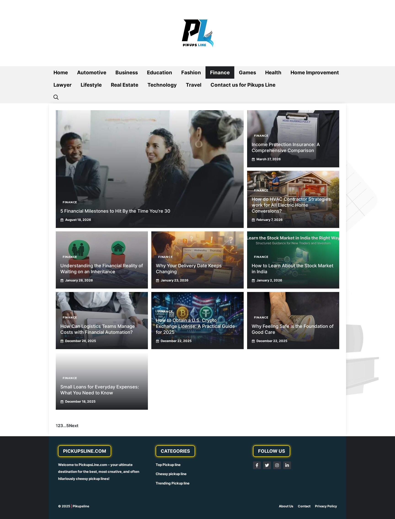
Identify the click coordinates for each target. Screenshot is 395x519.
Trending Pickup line (172, 483)
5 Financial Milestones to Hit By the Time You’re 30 (115, 211)
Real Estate (124, 85)
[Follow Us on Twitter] (267, 465)
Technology (162, 85)
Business (126, 72)
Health (273, 72)
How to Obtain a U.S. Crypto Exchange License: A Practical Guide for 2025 (195, 326)
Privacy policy (326, 506)
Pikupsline (81, 506)
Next (73, 425)
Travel (193, 85)
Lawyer (62, 85)
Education (159, 72)
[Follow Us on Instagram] (277, 465)
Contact (304, 506)
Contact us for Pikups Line (243, 85)
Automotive (91, 72)
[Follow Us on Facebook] (257, 465)
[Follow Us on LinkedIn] (287, 465)
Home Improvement (315, 72)
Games (247, 72)
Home (60, 72)
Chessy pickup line (171, 474)
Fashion (191, 72)
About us (286, 506)
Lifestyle (91, 85)
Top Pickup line (168, 465)
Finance (220, 72)
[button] (56, 97)
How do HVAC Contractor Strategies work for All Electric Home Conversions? (291, 205)
